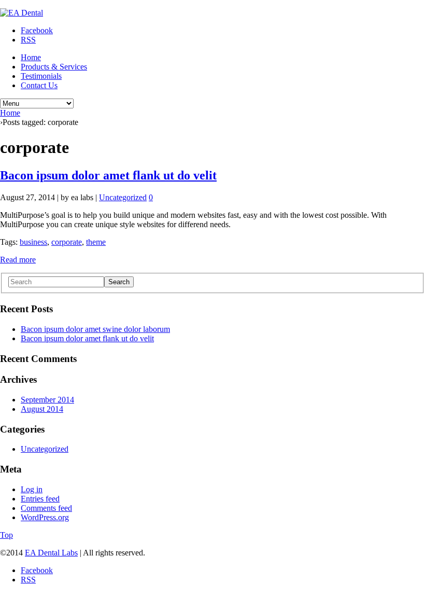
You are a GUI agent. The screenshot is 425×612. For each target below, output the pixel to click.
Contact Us (39, 85)
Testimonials (41, 76)
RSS (28, 39)
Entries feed (40, 498)
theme (96, 242)
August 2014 (42, 409)
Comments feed (46, 508)
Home (31, 57)
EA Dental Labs (51, 552)
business (33, 242)
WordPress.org (45, 517)
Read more (18, 259)
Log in (31, 489)
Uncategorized (123, 197)
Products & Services (54, 66)
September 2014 (47, 399)
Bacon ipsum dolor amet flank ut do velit (108, 175)
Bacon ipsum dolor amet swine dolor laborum (95, 329)
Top (6, 535)
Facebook (37, 30)
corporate (66, 242)
